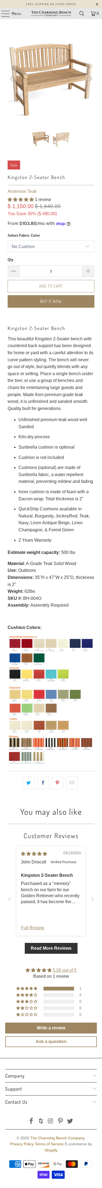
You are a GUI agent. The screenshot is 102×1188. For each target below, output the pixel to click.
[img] (34, 853)
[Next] (90, 78)
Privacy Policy (22, 1144)
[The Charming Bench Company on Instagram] (51, 1121)
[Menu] (2, 13)
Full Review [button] (32, 927)
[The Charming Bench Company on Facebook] (31, 1121)
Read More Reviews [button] (51, 948)
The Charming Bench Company (57, 1138)
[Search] (82, 13)
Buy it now (51, 301)
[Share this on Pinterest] (57, 783)
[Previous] (11, 78)
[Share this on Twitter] (28, 783)
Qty (10, 260)
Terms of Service (49, 1144)
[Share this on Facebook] (43, 783)
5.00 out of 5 (64, 970)
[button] (21, 199)
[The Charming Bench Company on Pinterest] (60, 1121)
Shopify (51, 1150)
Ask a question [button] (51, 1041)
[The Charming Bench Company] (51, 13)
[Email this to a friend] (72, 783)
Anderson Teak (22, 191)
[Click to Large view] (51, 763)
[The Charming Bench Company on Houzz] (41, 1121)
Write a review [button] (51, 1028)
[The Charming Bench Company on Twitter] (70, 1121)
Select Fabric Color (24, 235)
